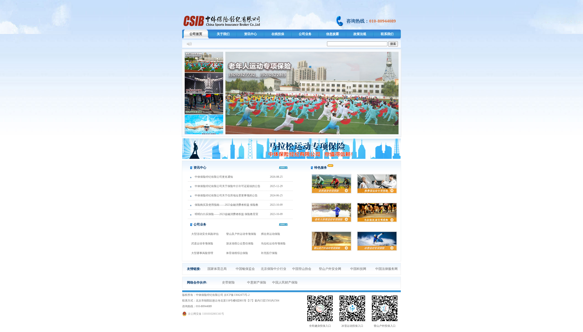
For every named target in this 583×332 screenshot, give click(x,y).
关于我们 (223, 34)
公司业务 (305, 34)
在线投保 (277, 34)
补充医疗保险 (269, 253)
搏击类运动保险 (270, 234)
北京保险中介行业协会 (273, 271)
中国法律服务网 (386, 269)
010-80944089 (382, 20)
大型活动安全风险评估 (205, 234)
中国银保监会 (245, 269)
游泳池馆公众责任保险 (239, 243)
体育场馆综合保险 (237, 253)
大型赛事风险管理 (202, 253)
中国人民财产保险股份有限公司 (285, 284)
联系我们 (387, 34)
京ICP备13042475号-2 (237, 295)
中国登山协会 (301, 269)
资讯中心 (250, 34)
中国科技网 (358, 269)
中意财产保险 (256, 282)
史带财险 (228, 282)
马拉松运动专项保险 (273, 243)
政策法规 (359, 34)
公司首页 (195, 34)
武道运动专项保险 (202, 243)
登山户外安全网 (330, 269)
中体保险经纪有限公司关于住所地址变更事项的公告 (226, 195)
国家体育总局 (217, 269)
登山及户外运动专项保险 (241, 234)
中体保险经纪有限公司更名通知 (214, 176)
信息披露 (332, 34)
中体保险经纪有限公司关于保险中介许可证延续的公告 (227, 186)
